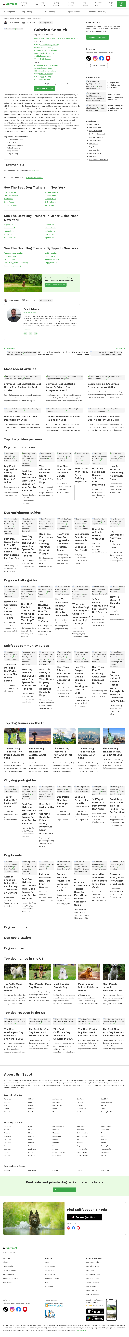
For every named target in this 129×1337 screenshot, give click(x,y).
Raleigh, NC (49, 234)
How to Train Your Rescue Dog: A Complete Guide (117, 472)
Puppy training (45, 56)
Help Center (8, 1282)
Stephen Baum (51, 205)
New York (61, 38)
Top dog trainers (71, 4)
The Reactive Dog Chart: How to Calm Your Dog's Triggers (44, 611)
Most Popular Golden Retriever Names (88, 987)
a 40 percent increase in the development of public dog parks (11, 693)
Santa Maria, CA (10, 238)
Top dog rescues (56, 4)
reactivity (109, 424)
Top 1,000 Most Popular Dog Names (13, 987)
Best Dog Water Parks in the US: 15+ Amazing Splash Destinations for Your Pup (11, 548)
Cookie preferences (10, 1278)
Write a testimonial (44, 88)
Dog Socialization (96, 147)
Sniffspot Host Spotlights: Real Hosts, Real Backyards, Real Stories (113, 85)
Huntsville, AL (50, 228)
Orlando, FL (50, 231)
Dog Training (27, 12)
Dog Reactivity (50, 12)
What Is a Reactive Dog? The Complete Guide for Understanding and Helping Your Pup (81, 614)
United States (46, 38)
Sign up (121, 4)
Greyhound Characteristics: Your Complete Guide (76, 353)
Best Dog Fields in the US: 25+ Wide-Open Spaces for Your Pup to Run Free (29, 481)
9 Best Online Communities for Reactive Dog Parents (100, 606)
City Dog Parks (95, 140)
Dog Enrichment (73, 12)
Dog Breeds (93, 144)
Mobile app (49, 1286)
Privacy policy (8, 1274)
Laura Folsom (50, 199)
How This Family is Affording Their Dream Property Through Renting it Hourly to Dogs (46, 682)
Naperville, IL (9, 231)
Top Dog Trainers (95, 137)
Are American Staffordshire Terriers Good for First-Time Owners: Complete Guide (82, 892)
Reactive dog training (48, 50)
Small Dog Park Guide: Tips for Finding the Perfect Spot (117, 806)
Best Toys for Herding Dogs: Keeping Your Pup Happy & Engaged (46, 544)
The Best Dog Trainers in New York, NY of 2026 (112, 751)
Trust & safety (8, 1266)
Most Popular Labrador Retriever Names (113, 987)
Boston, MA (49, 225)
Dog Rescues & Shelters (98, 160)
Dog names (43, 4)
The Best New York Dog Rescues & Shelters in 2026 (113, 1032)
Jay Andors (8, 199)
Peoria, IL (8, 234)
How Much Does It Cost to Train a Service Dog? (64, 472)
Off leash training (47, 53)
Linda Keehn (9, 202)
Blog (36, 4)
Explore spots (50, 1266)
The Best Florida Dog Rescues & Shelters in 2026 (88, 1032)
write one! (35, 171)
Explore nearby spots (97, 37)
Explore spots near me (55, 285)
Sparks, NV (49, 238)
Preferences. (81, 1330)
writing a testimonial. (34, 177)
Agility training (45, 59)
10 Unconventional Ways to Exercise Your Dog (49, 353)
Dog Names (93, 156)
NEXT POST (119, 348)
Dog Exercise (94, 150)
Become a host (98, 4)
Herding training (51, 256)
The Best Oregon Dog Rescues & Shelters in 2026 (39, 1032)
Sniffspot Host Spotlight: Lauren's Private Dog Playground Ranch (115, 97)
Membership (49, 1270)
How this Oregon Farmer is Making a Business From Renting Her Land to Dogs (81, 680)
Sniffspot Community (97, 12)
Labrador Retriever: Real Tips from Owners (45, 881)
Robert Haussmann (11, 205)
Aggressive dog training (49, 45)
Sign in (111, 4)
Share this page (99, 65)
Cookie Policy (29, 1330)
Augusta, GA (8, 225)
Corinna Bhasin (10, 192)
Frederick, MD (9, 228)
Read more (27, 329)
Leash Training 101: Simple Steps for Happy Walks (115, 108)
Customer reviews (52, 1278)
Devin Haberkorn (11, 195)
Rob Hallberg (50, 202)
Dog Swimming (95, 153)
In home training (46, 47)
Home (47, 1262)
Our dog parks (24, 4)
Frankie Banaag (51, 195)
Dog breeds (85, 4)
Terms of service (9, 1270)
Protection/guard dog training (16, 263)
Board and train (10, 256)
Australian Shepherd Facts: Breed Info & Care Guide (99, 881)
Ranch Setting (97, 691)
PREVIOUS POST (11, 348)
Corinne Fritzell (51, 192)
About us (6, 1262)
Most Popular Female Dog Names (61, 987)
